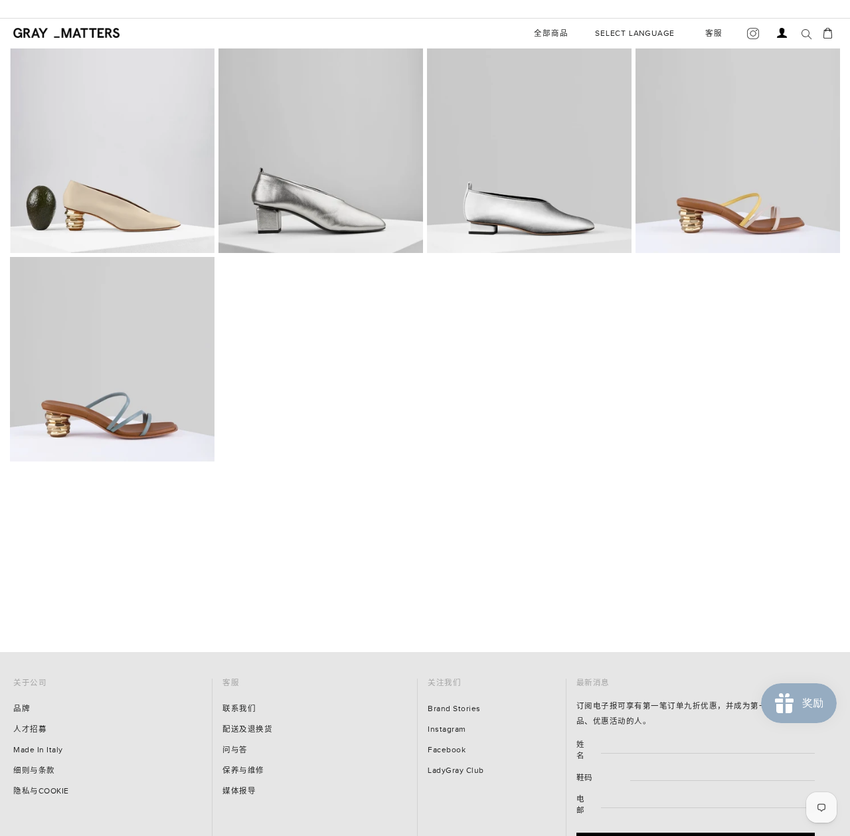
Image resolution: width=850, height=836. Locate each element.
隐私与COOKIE (41, 791)
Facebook (447, 750)
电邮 (580, 805)
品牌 (21, 709)
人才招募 (29, 729)
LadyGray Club (456, 770)
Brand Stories (454, 709)
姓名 (580, 750)
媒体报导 (239, 791)
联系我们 (239, 709)
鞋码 (584, 778)
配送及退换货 (247, 729)
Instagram (447, 729)
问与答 (235, 750)
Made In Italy (38, 750)
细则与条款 (34, 770)
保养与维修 (243, 770)
